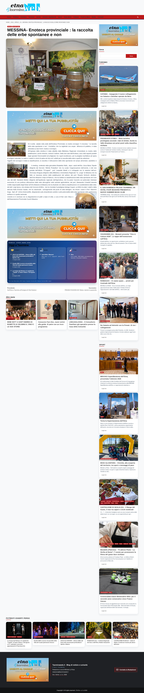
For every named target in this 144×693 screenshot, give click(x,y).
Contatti (100, 17)
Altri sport (108, 501)
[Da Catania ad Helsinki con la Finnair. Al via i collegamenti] (118, 310)
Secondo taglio (16, 26)
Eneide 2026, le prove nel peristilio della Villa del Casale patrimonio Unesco (23, 264)
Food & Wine (85, 17)
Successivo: (81, 289)
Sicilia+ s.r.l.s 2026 (81, 690)
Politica (15, 17)
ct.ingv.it (49, 281)
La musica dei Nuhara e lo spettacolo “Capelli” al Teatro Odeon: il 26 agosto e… (23, 272)
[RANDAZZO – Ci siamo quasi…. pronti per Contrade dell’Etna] (118, 266)
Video (116, 503)
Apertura (108, 134)
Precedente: (21, 289)
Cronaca (23, 17)
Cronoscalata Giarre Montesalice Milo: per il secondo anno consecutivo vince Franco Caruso (118, 599)
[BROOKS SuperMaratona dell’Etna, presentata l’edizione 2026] (118, 361)
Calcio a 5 (131, 501)
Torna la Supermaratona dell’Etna (113, 421)
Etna (72, 254)
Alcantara (103, 134)
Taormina (103, 183)
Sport (60, 17)
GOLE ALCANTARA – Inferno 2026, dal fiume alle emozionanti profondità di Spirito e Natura (71, 642)
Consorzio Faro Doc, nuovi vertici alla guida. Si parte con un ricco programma (51, 324)
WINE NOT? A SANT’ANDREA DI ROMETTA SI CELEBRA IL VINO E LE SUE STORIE (20, 324)
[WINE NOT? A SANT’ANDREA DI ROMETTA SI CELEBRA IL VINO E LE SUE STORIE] (21, 310)
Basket (122, 501)
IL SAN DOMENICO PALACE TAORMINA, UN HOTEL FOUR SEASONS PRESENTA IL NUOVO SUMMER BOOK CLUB (117, 190)
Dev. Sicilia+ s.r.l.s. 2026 (59, 674)
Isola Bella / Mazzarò (48, 254)
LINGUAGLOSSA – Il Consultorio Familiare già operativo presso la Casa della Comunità (82, 324)
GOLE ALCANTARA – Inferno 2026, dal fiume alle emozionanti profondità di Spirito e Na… (23, 256)
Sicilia (38, 17)
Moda (94, 17)
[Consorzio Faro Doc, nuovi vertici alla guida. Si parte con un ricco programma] (52, 310)
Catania (102, 321)
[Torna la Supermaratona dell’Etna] (118, 406)
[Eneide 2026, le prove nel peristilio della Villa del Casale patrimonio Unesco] (45, 630)
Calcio (126, 501)
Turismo (31, 17)
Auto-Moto (67, 17)
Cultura (76, 17)
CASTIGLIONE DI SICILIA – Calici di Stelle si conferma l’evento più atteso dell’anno (124, 642)
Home (9, 17)
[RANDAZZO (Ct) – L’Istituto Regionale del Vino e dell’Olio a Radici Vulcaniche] (98, 630)
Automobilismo (115, 501)
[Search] (138, 17)
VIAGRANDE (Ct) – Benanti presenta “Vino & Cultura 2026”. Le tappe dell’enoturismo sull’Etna (118, 236)
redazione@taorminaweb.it (60, 672)
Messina (9, 26)
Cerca (101, 49)
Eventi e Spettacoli (49, 17)
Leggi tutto (104, 106)
